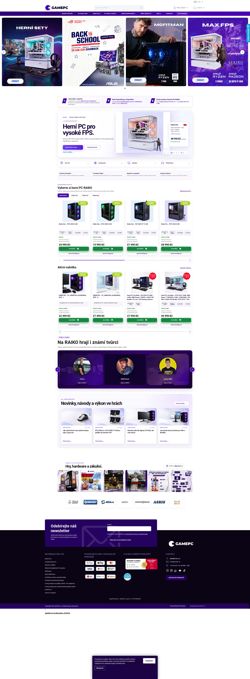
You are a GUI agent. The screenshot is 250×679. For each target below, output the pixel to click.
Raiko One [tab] (74, 195)
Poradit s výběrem (68, 152)
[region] (125, 133)
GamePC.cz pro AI (125, 599)
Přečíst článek (67, 441)
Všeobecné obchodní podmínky (54, 580)
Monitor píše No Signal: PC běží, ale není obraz (141, 431)
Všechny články (181, 403)
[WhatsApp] (175, 570)
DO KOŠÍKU (72, 248)
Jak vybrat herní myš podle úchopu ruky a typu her (76, 431)
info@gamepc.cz (175, 561)
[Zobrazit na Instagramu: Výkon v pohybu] (182, 481)
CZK (199, 2)
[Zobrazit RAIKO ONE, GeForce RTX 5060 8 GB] (179, 152)
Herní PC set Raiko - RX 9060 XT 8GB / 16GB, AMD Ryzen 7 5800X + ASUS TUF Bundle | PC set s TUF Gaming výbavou (140, 297)
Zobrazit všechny (186, 268)
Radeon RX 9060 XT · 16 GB (177, 127)
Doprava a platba (50, 565)
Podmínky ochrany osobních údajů (55, 577)
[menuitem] (69, 14)
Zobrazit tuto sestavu (72, 147)
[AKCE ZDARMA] (108, 282)
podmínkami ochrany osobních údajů (136, 534)
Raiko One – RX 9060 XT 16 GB (137, 224)
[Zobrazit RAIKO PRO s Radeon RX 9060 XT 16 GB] (143, 132)
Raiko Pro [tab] (85, 195)
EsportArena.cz (114, 599)
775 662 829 (174, 565)
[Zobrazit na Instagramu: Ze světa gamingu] (114, 481)
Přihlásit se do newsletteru (120, 540)
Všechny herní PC (92, 147)
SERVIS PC (48, 559)
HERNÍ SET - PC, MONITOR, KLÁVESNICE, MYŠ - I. (72, 296)
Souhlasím (149, 661)
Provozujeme (116, 102)
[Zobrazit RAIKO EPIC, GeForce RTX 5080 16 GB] (176, 152)
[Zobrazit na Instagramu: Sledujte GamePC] (159, 481)
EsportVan (124, 103)
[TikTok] (184, 570)
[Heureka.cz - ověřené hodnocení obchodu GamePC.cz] (127, 577)
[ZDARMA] (74, 211)
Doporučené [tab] (63, 195)
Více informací (131, 663)
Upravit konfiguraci (74, 253)
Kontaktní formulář (176, 577)
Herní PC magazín (50, 593)
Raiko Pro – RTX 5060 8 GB (170, 224)
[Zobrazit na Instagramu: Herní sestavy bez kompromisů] (68, 481)
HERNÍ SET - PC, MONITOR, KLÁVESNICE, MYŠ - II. (107, 296)
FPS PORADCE (136, 599)
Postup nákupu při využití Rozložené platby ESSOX (60, 586)
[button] (4, 52)
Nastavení (99, 668)
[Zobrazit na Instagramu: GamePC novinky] (91, 481)
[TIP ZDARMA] (142, 211)
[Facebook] (167, 570)
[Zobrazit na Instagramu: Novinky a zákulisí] (136, 481)
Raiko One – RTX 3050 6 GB (102, 224)
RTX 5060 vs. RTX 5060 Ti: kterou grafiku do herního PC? (107, 431)
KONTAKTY (48, 589)
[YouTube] (180, 570)
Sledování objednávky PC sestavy (55, 568)
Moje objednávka (50, 574)
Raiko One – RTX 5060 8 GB (68, 224)
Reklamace (48, 571)
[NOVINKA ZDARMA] (108, 211)
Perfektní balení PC (50, 562)
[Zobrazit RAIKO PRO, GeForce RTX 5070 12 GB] (171, 152)
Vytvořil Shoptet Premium (177, 606)
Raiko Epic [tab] (96, 195)
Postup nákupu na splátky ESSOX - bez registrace (60, 583)
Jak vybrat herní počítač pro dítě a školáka (172, 431)
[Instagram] (171, 570)
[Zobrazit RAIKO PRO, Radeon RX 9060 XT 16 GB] (174, 152)
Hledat (141, 7)
